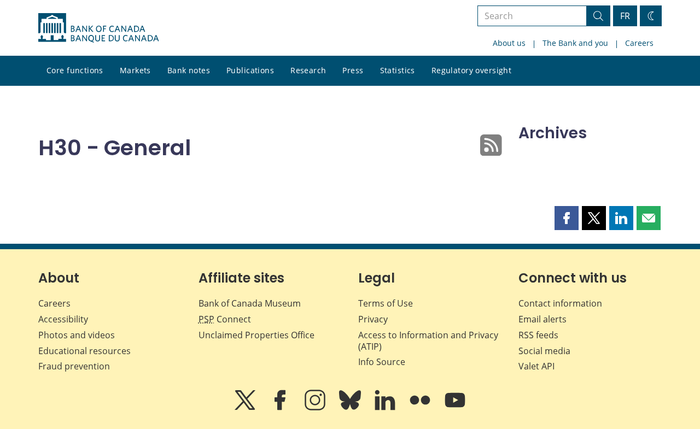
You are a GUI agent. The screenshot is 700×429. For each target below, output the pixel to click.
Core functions (74, 70)
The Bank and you (575, 43)
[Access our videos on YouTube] (455, 408)
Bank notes (188, 70)
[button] (567, 218)
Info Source (381, 362)
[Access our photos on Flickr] (421, 408)
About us (509, 43)
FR (625, 16)
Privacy (373, 319)
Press (352, 70)
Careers (639, 43)
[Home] (98, 28)
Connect (225, 319)
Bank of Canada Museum (250, 303)
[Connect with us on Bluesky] (351, 408)
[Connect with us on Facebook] (281, 408)
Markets (135, 70)
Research (308, 70)
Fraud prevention (74, 366)
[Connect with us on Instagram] (316, 408)
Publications (250, 70)
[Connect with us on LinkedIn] (386, 408)
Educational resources (84, 351)
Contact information (560, 303)
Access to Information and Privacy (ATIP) (428, 340)
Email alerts (542, 319)
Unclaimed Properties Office (256, 335)
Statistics (397, 70)
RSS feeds (538, 335)
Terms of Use (385, 303)
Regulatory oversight (471, 70)
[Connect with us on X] (246, 408)
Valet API (536, 366)
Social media (544, 351)
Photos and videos (76, 335)
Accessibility (63, 319)
